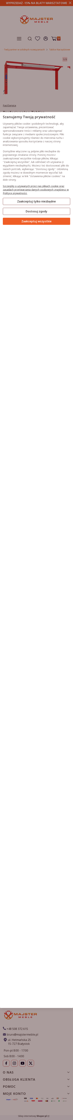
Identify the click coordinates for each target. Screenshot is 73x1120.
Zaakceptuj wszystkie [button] (36, 221)
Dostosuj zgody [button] (36, 211)
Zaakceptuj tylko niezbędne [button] (36, 201)
